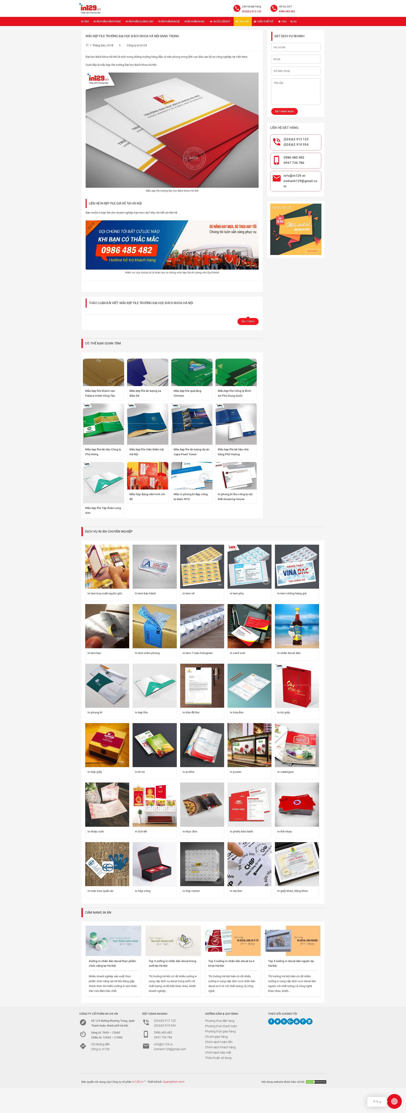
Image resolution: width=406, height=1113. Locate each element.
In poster (235, 771)
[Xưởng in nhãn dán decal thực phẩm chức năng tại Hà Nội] (113, 941)
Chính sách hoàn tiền (219, 1042)
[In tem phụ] (250, 567)
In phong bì (95, 712)
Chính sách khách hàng (220, 1047)
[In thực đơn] (202, 805)
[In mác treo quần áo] (107, 864)
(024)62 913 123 (296, 139)
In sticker (236, 890)
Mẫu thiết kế (265, 21)
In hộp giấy (95, 771)
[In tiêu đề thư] (202, 686)
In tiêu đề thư (190, 712)
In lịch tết (141, 831)
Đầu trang (248, 321)
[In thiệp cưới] (107, 805)
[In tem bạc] (107, 626)
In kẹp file (141, 712)
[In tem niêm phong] (155, 626)
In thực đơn (189, 831)
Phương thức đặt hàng (220, 1021)
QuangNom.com (173, 1081)
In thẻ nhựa (284, 831)
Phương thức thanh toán (221, 1026)
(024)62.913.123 (251, 11)
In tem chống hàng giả (291, 593)
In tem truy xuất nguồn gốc (105, 593)
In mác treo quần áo (100, 890)
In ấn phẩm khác (195, 21)
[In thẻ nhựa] (297, 805)
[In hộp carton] (202, 864)
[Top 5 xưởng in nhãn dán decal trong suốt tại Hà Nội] (173, 941)
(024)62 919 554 (296, 145)
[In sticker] (250, 864)
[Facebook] (271, 1021)
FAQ (284, 21)
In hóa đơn (237, 712)
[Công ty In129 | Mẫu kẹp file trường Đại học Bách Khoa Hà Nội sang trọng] (90, 8)
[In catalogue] (297, 745)
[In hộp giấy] (107, 745)
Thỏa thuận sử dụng (218, 1058)
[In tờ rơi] (155, 745)
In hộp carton (191, 890)
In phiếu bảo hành (241, 831)
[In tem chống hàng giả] (297, 567)
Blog (293, 21)
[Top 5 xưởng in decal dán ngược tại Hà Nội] (293, 941)
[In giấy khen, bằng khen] (297, 864)
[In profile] (202, 745)
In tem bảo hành (145, 593)
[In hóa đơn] (250, 686)
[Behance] (309, 1021)
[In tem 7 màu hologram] (202, 626)
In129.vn (138, 1081)
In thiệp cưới (96, 831)
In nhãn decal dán (288, 653)
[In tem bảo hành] (155, 567)
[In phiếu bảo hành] (250, 805)
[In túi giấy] (297, 686)
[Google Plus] (290, 1021)
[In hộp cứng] (155, 864)
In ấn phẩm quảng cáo (139, 21)
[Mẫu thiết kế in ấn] (296, 229)
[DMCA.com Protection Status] (316, 1081)
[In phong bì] (107, 686)
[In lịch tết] (155, 805)
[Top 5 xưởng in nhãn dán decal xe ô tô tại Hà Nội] (233, 941)
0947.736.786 (294, 163)
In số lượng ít (222, 21)
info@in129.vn (294, 176)
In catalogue (285, 771)
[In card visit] (250, 626)
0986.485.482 (287, 11)
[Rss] (284, 1021)
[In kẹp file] (155, 686)
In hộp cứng (143, 890)
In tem (85, 21)
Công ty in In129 (137, 45)
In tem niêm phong (147, 653)
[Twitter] (277, 1021)
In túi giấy (283, 712)
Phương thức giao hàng (220, 1031)
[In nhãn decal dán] (297, 626)
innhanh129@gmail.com (170, 1049)
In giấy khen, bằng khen (292, 890)
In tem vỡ (188, 593)
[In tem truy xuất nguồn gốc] (107, 567)
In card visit (237, 653)
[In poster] (250, 745)
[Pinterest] (303, 1021)
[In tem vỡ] (202, 567)
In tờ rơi (140, 771)
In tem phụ (237, 593)
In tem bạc (94, 653)
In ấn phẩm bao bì (168, 21)
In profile (188, 771)
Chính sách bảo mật (218, 1052)
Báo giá (244, 21)
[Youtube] (297, 1021)
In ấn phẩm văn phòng (107, 21)
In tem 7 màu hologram (197, 653)
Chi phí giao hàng (216, 1036)
